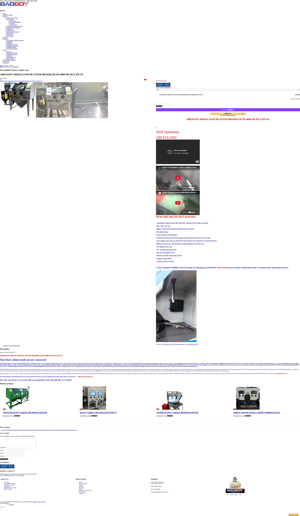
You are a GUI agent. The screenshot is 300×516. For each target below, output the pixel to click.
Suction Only (12, 20)
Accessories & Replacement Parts (14, 26)
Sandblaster (9, 43)
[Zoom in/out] (0, 506)
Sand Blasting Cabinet (11, 44)
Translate (11, 504)
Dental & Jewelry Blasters (12, 32)
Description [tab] (6, 345)
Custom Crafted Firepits (12, 18)
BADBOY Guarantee (11, 54)
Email (1, 453)
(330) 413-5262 (5, 67)
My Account (6, 61)
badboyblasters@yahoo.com (85, 376)
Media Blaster (9, 41)
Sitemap (35, 501)
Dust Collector (9, 33)
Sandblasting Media (11, 47)
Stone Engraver (13, 25)
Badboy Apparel (83, 483)
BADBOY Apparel (8, 15)
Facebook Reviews (11, 57)
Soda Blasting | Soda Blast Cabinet (14, 40)
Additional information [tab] (14, 345)
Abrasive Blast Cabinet (12, 48)
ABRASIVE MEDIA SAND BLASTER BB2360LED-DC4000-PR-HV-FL (58, 430)
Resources (5, 39)
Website (2, 456)
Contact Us (6, 62)
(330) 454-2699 (15, 67)
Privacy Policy (41, 501)
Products (5, 16)
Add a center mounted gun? (163, 87)
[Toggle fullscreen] (2, 506)
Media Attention (10, 58)
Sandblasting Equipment (12, 46)
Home (4, 13)
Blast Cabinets (9, 19)
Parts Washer (9, 34)
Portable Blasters (10, 30)
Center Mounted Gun (167, 344)
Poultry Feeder (10, 36)
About (4, 50)
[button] (1, 79)
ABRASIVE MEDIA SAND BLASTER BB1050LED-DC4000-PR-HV (19, 430)
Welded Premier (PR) (192, 344)
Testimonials (9, 55)
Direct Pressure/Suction (15, 22)
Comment (3, 447)
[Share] (3, 506)
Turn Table (12, 23)
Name (1, 450)
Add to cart (159, 106)
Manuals (5, 37)
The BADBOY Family (12, 53)
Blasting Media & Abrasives (13, 27)
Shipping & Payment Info (9, 60)
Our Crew (8, 51)
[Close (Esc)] (5, 506)
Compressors (9, 29)
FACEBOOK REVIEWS (10, 487)
